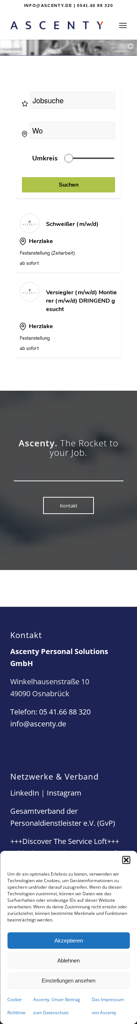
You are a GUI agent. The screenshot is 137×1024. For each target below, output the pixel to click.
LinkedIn (24, 793)
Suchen (69, 185)
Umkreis (45, 158)
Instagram (64, 793)
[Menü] (123, 25)
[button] (126, 860)
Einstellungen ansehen (68, 980)
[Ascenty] (56, 25)
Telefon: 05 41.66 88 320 (50, 712)
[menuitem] (123, 25)
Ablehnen (68, 960)
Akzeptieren (68, 940)
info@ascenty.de (38, 724)
